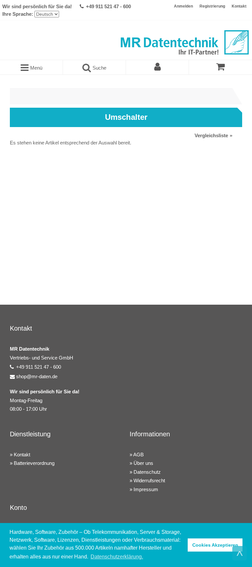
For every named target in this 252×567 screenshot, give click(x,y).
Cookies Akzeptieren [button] (215, 545)
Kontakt (239, 6)
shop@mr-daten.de (36, 376)
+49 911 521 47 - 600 (108, 6)
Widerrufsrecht (149, 480)
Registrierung (212, 6)
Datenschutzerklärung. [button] (117, 556)
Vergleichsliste (211, 135)
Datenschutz (147, 472)
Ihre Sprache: (17, 14)
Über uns (143, 463)
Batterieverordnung (34, 463)
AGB (138, 454)
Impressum (146, 489)
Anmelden (183, 6)
